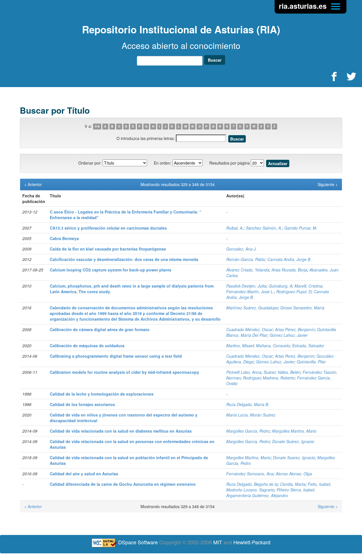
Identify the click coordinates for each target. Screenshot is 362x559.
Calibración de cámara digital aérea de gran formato (100, 329)
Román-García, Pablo (245, 259)
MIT (217, 542)
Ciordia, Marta (292, 484)
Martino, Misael (240, 345)
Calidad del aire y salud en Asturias (84, 473)
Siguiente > (328, 184)
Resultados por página (229, 163)
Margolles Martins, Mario (294, 431)
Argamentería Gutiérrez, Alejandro (257, 495)
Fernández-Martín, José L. (250, 291)
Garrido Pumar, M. (300, 228)
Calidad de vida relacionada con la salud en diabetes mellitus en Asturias (121, 431)
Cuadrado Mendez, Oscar (249, 356)
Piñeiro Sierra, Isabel (295, 490)
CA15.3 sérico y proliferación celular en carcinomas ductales (108, 228)
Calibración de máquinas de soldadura (87, 345)
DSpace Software (138, 542)
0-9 (97, 126)
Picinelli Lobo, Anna (243, 372)
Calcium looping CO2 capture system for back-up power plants (110, 270)
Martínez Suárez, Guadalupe (252, 307)
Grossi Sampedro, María (302, 307)
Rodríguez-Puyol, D (293, 291)
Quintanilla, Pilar (311, 361)
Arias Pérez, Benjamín (295, 329)
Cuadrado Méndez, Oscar (249, 329)
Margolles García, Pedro (248, 431)
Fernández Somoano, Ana (249, 473)
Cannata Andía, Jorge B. (289, 259)
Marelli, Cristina (308, 286)
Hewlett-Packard (251, 542)
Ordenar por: (90, 163)
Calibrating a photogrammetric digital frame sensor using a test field (116, 356)
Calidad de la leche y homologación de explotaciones (102, 394)
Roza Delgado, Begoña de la (252, 484)
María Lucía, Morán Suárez (250, 415)
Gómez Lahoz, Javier (289, 335)
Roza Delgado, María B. (247, 404)
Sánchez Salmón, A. (264, 228)
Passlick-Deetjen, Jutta (246, 286)
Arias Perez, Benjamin (294, 356)
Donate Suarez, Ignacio (294, 457)
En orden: (162, 163)
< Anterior (33, 184)
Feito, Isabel (319, 484)
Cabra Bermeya (64, 238)
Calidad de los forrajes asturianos (82, 404)
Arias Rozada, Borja (289, 270)
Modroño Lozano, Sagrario (250, 490)
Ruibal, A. (235, 228)
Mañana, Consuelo (273, 345)
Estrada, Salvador (308, 345)
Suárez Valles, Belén (282, 372)
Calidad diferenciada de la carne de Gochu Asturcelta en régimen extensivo (123, 484)
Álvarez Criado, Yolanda (247, 270)
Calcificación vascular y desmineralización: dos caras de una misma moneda (124, 259)
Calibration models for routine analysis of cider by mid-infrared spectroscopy (124, 372)
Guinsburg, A (280, 286)
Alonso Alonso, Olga (294, 473)
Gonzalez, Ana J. (241, 249)
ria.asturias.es (304, 6)
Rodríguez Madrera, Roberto (269, 378)
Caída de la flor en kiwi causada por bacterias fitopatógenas (108, 249)
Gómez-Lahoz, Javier (275, 361)
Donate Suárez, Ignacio (293, 441)
